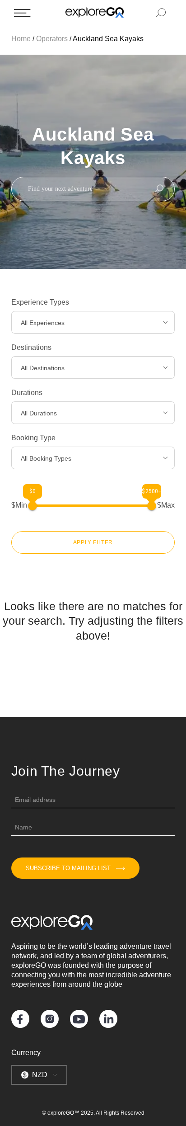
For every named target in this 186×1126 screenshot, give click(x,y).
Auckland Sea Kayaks (108, 38)
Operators (52, 38)
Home (21, 38)
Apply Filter (93, 542)
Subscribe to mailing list (68, 868)
